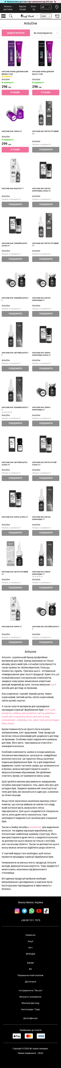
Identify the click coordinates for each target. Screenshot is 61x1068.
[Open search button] (11, 16)
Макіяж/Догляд (30, 1003)
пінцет (10, 723)
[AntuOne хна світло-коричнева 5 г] (45, 279)
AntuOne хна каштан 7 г (13, 188)
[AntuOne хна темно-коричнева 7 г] (45, 553)
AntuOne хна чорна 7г (12, 627)
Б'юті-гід (33, 8)
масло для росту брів (37, 716)
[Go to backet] (57, 16)
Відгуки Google (22, 8)
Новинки (31, 935)
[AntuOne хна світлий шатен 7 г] (15, 334)
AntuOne (6, 79)
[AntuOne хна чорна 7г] (15, 608)
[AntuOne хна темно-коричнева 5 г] (45, 389)
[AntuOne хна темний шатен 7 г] (15, 389)
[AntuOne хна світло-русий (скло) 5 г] (45, 444)
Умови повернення (27, 1053)
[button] (15, 92)
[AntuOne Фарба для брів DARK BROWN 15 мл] (15, 53)
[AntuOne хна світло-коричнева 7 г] (45, 498)
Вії (30, 969)
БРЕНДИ (30, 954)
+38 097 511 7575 (30, 920)
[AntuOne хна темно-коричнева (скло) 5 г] (45, 334)
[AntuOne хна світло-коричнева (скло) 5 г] (45, 170)
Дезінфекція (30, 1018)
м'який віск (35, 827)
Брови (30, 962)
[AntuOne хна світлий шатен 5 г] (45, 608)
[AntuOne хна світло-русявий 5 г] (15, 553)
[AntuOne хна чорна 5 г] (15, 113)
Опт (30, 947)
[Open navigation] (3, 16)
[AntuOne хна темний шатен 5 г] (15, 279)
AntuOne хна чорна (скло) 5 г (15, 517)
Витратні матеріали (30, 996)
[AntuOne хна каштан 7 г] (15, 170)
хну (52, 684)
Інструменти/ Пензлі (30, 990)
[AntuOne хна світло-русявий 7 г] (45, 113)
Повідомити (46, 149)
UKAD (40, 1053)
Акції (30, 941)
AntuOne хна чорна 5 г (12, 131)
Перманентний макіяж (30, 975)
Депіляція (30, 981)
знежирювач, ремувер (14, 720)
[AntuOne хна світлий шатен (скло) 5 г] (15, 444)
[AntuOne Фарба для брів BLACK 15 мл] (45, 53)
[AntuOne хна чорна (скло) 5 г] (15, 498)
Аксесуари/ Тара (30, 1009)
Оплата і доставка (8, 8)
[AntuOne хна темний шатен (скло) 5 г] (15, 225)
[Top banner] (30, 1)
